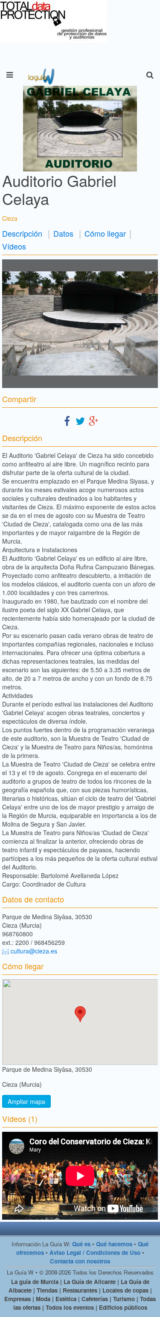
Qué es (81, 1244)
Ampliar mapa (26, 1101)
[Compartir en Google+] (93, 420)
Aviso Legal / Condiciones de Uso (94, 1252)
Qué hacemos (114, 1244)
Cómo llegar (105, 233)
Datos (63, 233)
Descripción (22, 233)
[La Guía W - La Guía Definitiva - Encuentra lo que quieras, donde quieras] (40, 75)
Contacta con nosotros (80, 1261)
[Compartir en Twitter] (80, 420)
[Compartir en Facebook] (67, 420)
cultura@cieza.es (34, 951)
